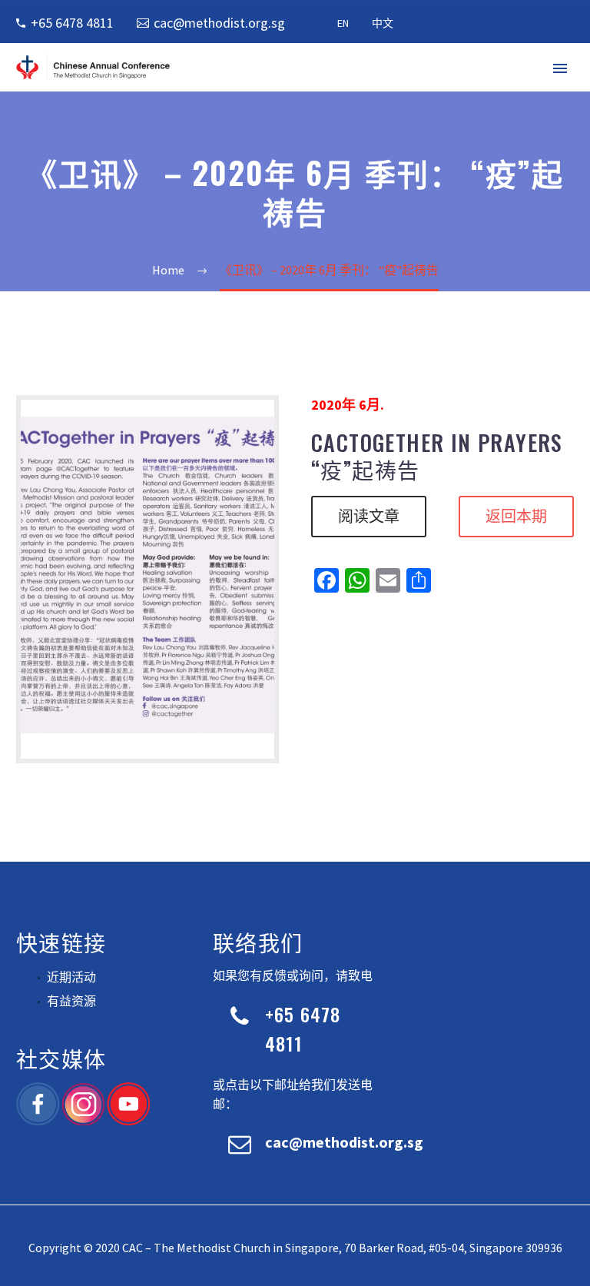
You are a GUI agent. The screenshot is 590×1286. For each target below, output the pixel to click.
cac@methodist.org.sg (219, 23)
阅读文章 (368, 516)
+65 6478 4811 (72, 23)
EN (343, 23)
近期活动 (71, 977)
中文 (382, 23)
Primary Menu (560, 68)
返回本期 (516, 516)
